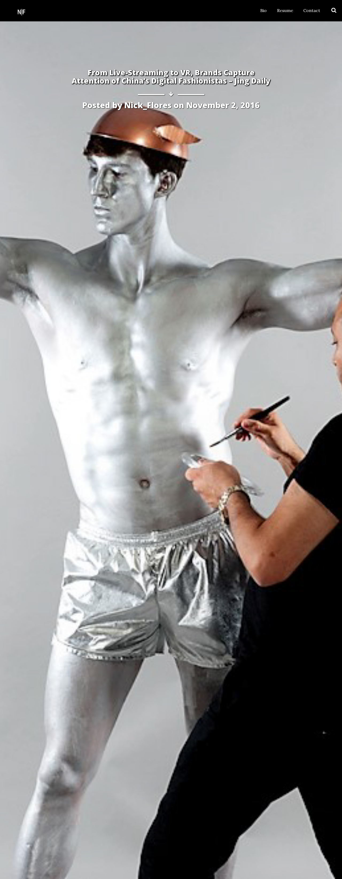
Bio (263, 10)
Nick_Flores (148, 105)
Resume (285, 10)
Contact (311, 10)
